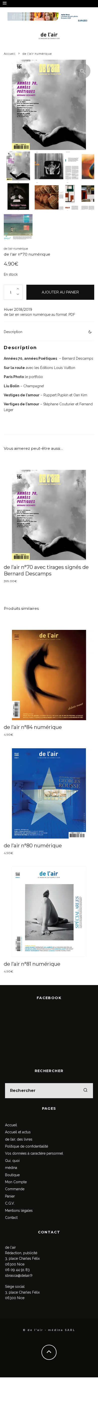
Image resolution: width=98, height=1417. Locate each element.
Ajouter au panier (60, 292)
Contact (11, 1218)
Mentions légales (19, 1211)
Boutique (12, 1175)
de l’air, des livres (18, 1139)
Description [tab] (13, 332)
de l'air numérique (16, 248)
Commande (14, 1189)
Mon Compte (16, 1182)
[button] (82, 71)
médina (11, 1168)
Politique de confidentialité (26, 1146)
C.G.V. (10, 1203)
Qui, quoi (12, 1161)
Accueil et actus (18, 1132)
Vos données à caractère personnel (34, 1153)
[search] (85, 1090)
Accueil (11, 1125)
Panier (10, 1196)
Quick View (49, 515)
